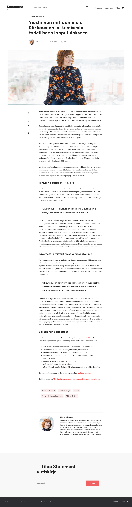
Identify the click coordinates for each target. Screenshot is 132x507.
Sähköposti (40, 478)
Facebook (24, 502)
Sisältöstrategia (64, 391)
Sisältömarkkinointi (48, 391)
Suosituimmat (109, 8)
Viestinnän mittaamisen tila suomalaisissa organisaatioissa (76, 379)
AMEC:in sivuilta (84, 373)
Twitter (7, 502)
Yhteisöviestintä (71, 396)
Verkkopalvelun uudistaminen (52, 396)
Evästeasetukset (45, 502)
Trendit (76, 391)
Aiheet (118, 8)
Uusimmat (99, 8)
